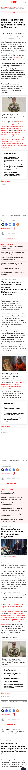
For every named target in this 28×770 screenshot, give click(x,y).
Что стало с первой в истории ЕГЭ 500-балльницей (12, 273)
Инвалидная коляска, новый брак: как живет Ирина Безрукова (12, 253)
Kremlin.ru (14, 556)
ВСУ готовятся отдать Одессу (10, 269)
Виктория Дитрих (6, 696)
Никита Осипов (6, 187)
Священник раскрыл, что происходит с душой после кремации (12, 258)
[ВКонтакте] (13, 224)
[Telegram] (10, 224)
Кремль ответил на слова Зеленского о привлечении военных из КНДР (12, 509)
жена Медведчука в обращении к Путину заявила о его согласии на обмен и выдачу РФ (14, 139)
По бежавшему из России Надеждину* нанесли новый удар (12, 503)
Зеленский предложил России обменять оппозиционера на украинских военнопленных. (13, 615)
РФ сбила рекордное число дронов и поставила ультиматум (12, 520)
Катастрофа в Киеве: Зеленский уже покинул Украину (12, 247)
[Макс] (6, 224)
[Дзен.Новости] (2, 224)
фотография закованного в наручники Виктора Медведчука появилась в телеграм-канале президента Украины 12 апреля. (13, 126)
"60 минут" (16, 57)
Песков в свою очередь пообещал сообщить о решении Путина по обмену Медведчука (14, 145)
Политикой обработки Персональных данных (11, 7)
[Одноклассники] (17, 224)
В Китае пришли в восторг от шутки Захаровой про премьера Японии (11, 264)
